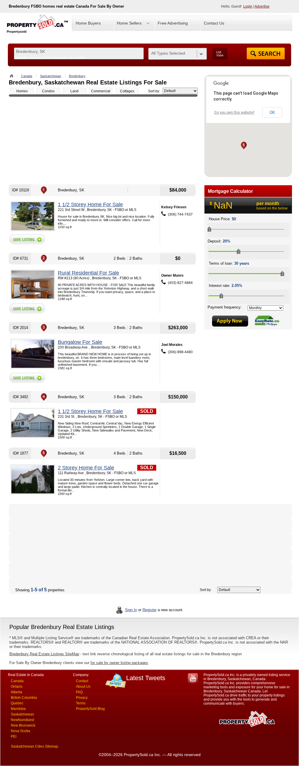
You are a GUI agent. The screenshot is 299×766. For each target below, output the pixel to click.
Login (247, 6)
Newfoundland (22, 720)
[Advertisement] (103, 140)
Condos (48, 91)
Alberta (16, 692)
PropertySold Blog (90, 709)
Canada (26, 76)
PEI (13, 736)
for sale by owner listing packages (119, 663)
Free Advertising (173, 23)
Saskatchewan (50, 76)
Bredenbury (77, 76)
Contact (82, 681)
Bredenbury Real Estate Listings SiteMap (44, 654)
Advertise (262, 6)
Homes (22, 91)
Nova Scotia (20, 731)
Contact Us (214, 23)
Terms (81, 703)
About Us (83, 686)
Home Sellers (129, 23)
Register (149, 610)
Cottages (127, 91)
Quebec (17, 703)
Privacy (82, 698)
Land (74, 91)
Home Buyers (88, 23)
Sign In (131, 610)
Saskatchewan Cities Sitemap (34, 746)
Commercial (100, 91)
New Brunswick (23, 725)
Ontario (16, 686)
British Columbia (24, 698)
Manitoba (18, 709)
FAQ (79, 692)
